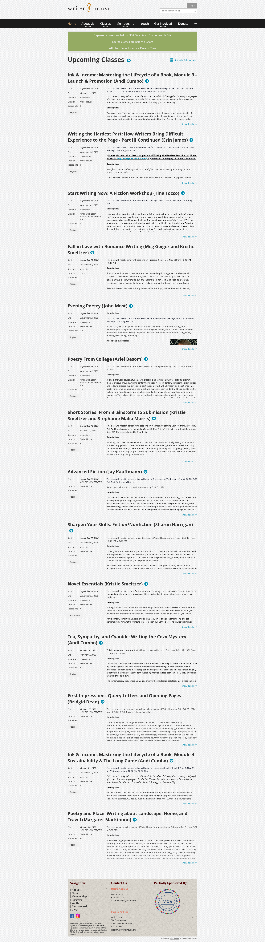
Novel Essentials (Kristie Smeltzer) (105, 584)
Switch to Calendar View (186, 60)
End (69, 93)
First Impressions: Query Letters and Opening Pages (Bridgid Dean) (124, 699)
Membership (79, 896)
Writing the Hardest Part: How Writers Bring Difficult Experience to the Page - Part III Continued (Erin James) (128, 137)
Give (74, 909)
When (70, 479)
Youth (75, 903)
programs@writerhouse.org (132, 158)
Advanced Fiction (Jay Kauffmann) (105, 472)
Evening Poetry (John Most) (97, 306)
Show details (188, 124)
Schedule (72, 97)
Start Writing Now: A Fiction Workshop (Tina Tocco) (123, 193)
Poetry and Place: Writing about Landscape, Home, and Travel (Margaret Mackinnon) (127, 817)
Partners (77, 899)
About (75, 889)
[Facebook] (72, 916)
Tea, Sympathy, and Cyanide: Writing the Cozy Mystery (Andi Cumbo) (127, 640)
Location (71, 101)
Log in (192, 5)
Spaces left (73, 106)
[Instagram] (78, 916)
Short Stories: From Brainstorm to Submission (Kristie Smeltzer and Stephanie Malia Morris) (127, 415)
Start (70, 88)
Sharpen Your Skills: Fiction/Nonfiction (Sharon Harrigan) (130, 525)
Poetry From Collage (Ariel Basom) (105, 359)
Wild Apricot (174, 939)
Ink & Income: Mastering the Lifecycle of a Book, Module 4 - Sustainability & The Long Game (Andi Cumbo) (132, 758)
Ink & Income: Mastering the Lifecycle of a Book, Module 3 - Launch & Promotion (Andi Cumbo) (132, 78)
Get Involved (79, 906)
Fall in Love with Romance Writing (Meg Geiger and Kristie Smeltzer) (131, 250)
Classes (76, 893)
